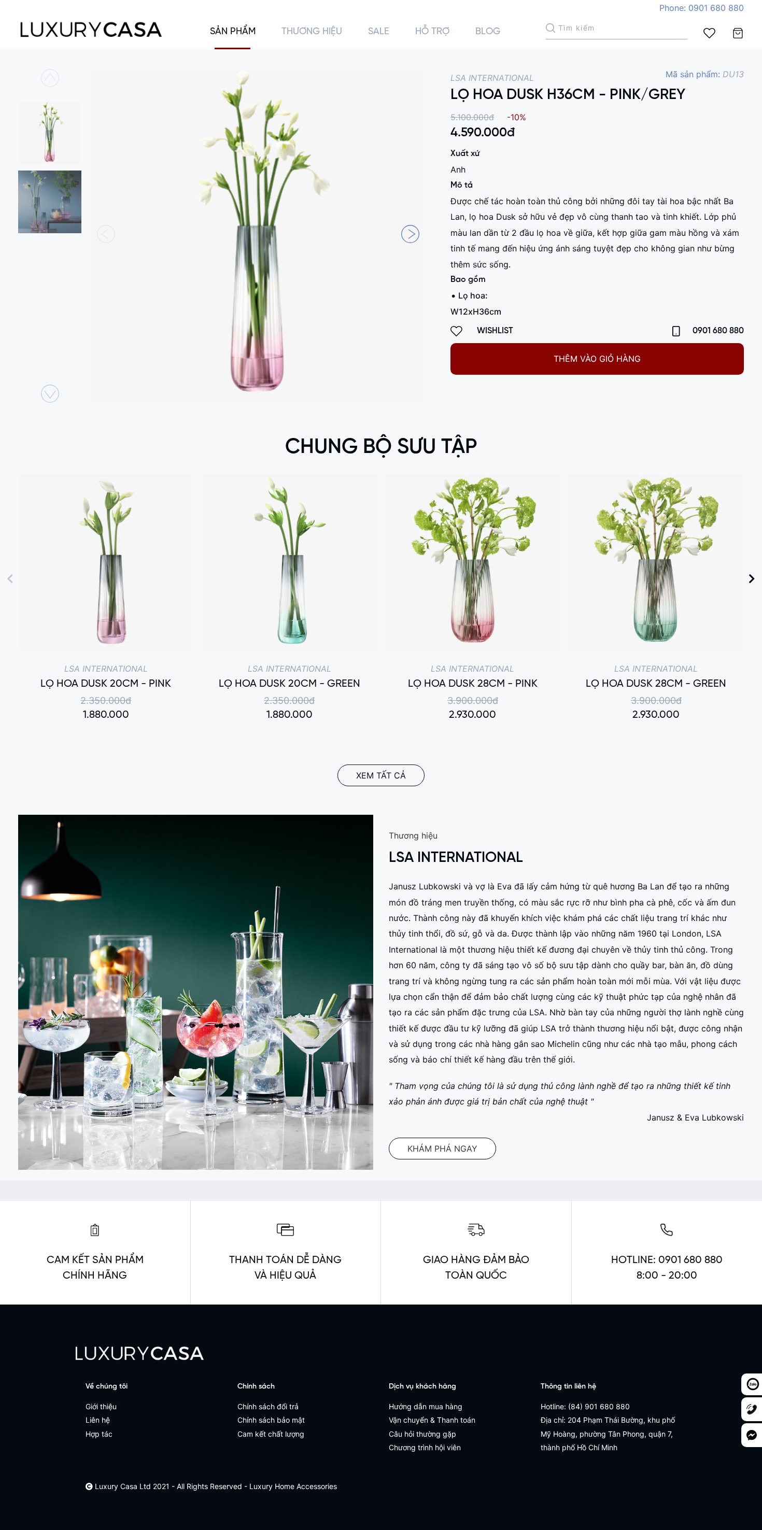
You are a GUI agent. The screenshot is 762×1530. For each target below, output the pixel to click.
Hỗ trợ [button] (432, 32)
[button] (410, 234)
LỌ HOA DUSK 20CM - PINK (105, 683)
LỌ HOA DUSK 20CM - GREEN (289, 683)
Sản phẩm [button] (233, 32)
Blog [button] (487, 32)
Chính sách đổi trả (268, 1406)
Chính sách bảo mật (271, 1419)
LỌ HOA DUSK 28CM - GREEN (656, 683)
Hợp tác (99, 1433)
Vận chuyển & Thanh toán (432, 1419)
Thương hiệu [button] (311, 32)
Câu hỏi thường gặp (422, 1433)
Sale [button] (378, 32)
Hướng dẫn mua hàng (425, 1406)
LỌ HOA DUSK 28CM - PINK (473, 683)
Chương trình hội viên (425, 1447)
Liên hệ (98, 1419)
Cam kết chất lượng (270, 1433)
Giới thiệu (101, 1406)
